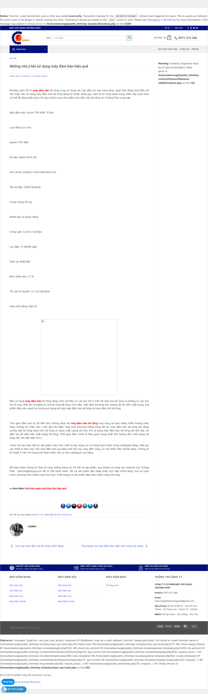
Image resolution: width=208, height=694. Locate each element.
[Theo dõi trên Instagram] (191, 28)
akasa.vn (34, 628)
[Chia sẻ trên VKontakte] (84, 506)
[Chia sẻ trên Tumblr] (95, 506)
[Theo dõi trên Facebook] (188, 28)
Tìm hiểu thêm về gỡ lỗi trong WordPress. (20, 682)
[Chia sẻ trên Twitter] (68, 506)
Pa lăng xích (112, 585)
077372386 (15, 689)
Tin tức (195, 49)
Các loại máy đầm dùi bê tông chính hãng (38, 545)
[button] (179, 28)
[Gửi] (129, 37)
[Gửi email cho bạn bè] (73, 506)
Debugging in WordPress (161, 19)
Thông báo (184, 49)
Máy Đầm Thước (18, 601)
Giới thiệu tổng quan (167, 49)
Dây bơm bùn (16, 585)
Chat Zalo (8, 681)
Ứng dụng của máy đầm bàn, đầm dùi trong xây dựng (112, 545)
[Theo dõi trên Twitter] (194, 28)
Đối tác (167, 28)
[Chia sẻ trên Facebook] (63, 506)
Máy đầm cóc (16, 596)
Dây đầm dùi (16, 590)
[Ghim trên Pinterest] (79, 506)
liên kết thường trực (63, 515)
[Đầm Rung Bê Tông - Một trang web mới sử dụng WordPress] (25, 37)
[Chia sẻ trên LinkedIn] (90, 506)
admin (44, 76)
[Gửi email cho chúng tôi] (197, 28)
